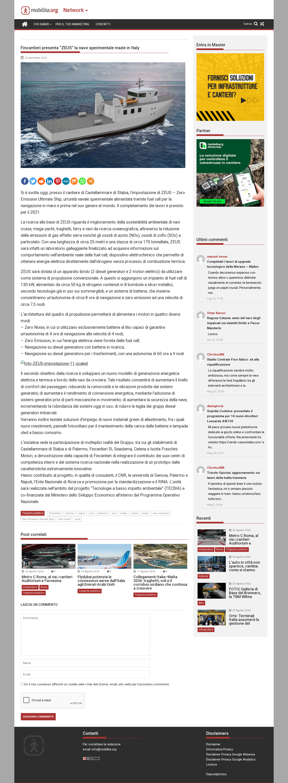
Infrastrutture (30, 587)
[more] (90, 181)
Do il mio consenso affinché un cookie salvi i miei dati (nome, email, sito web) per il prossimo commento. (97, 684)
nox (92, 513)
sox (114, 513)
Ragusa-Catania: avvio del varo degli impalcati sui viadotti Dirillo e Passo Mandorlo (233, 323)
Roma (44, 587)
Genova (69, 513)
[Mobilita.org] (24, 23)
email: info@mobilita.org (99, 749)
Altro (201, 603)
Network (73, 10)
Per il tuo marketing (72, 24)
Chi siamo (41, 24)
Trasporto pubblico (32, 513)
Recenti (203, 518)
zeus (77, 519)
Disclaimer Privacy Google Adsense (230, 754)
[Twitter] (33, 181)
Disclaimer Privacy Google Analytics (231, 759)
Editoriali (203, 576)
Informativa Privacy (219, 749)
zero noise (64, 519)
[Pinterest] (57, 181)
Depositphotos (216, 774)
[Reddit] (41, 181)
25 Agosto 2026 (241, 556)
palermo (103, 513)
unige (123, 513)
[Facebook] (24, 181)
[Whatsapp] (82, 181)
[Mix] (74, 181)
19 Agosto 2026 (90, 571)
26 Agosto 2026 (34, 571)
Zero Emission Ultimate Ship (38, 519)
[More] (90, 181)
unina (134, 513)
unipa (145, 513)
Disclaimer (213, 744)
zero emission (161, 513)
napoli (81, 513)
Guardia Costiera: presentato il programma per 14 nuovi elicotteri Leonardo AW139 (232, 416)
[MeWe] (66, 181)
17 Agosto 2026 (146, 571)
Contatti (103, 24)
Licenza (211, 764)
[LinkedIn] (49, 181)
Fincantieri (55, 513)
